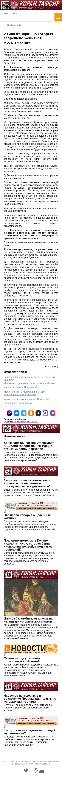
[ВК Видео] (52, 413)
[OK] (31, 413)
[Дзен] (38, 413)
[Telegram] (23, 413)
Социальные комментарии (21, 421)
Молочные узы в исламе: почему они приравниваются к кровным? (24, 393)
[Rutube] (9, 413)
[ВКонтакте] (16, 413)
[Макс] (45, 413)
